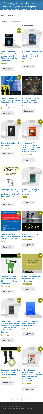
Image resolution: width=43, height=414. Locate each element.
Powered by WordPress (9, 408)
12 (30, 400)
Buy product (7, 69)
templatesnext (6, 410)
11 (26, 400)
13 (33, 400)
